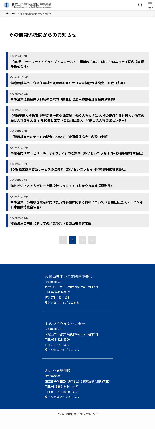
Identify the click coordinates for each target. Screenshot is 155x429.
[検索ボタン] (140, 5)
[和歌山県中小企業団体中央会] (27, 5)
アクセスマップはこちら (63, 302)
